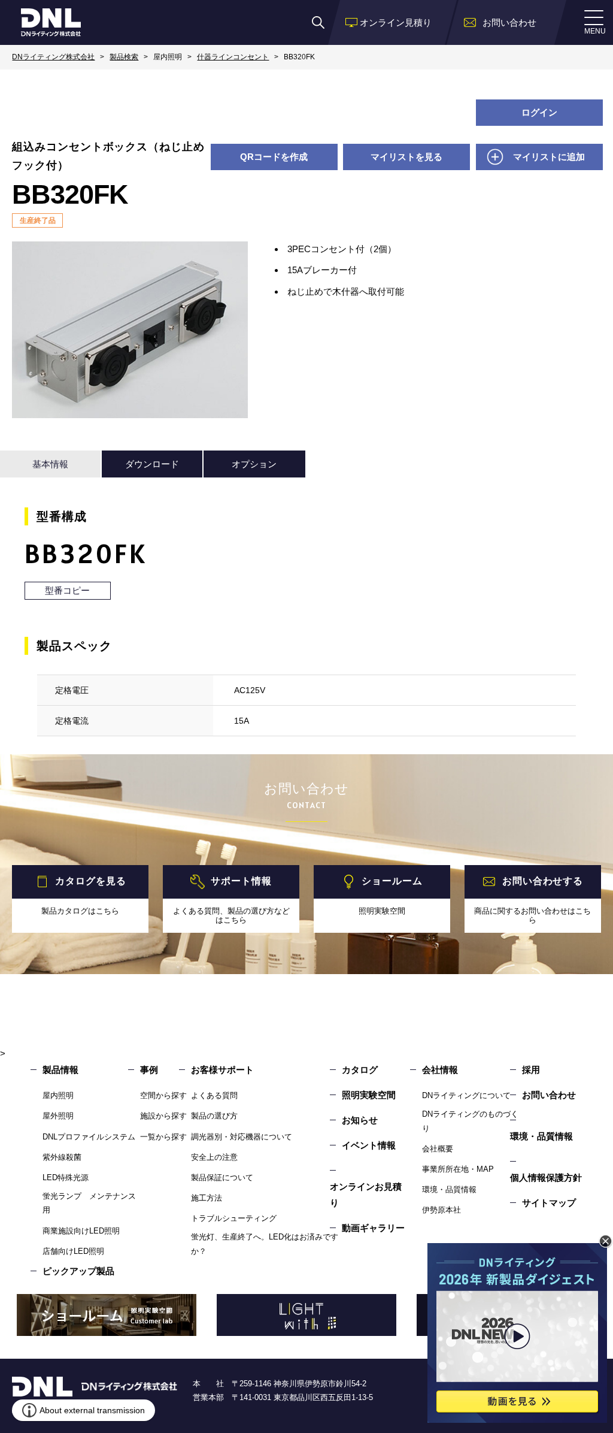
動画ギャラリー (373, 1228)
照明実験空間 (369, 1095)
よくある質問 (214, 1095)
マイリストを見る (406, 157)
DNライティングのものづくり (470, 1120)
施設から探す (163, 1115)
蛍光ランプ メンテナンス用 (89, 1203)
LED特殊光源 (66, 1177)
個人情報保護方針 (546, 1177)
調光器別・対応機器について (241, 1136)
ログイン (539, 112)
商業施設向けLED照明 (81, 1230)
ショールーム (392, 881)
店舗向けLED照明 (73, 1251)
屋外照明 (58, 1115)
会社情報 (440, 1070)
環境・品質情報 (449, 1189)
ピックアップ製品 (78, 1271)
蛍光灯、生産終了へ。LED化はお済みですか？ (264, 1243)
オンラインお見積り (366, 1194)
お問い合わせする (542, 881)
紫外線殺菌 (62, 1157)
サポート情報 (241, 881)
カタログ (360, 1070)
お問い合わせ (549, 1095)
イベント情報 (369, 1145)
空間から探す (163, 1095)
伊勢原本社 (441, 1209)
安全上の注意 (214, 1157)
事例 (149, 1070)
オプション (254, 464)
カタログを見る (90, 881)
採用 (531, 1070)
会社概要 (437, 1148)
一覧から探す (163, 1136)
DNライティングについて (466, 1095)
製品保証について (222, 1177)
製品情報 (60, 1070)
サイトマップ (549, 1203)
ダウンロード (152, 464)
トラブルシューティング (234, 1218)
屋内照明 (58, 1095)
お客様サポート (222, 1070)
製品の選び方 (214, 1115)
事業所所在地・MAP (458, 1169)
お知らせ (360, 1120)
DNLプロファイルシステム (89, 1136)
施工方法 (206, 1197)
